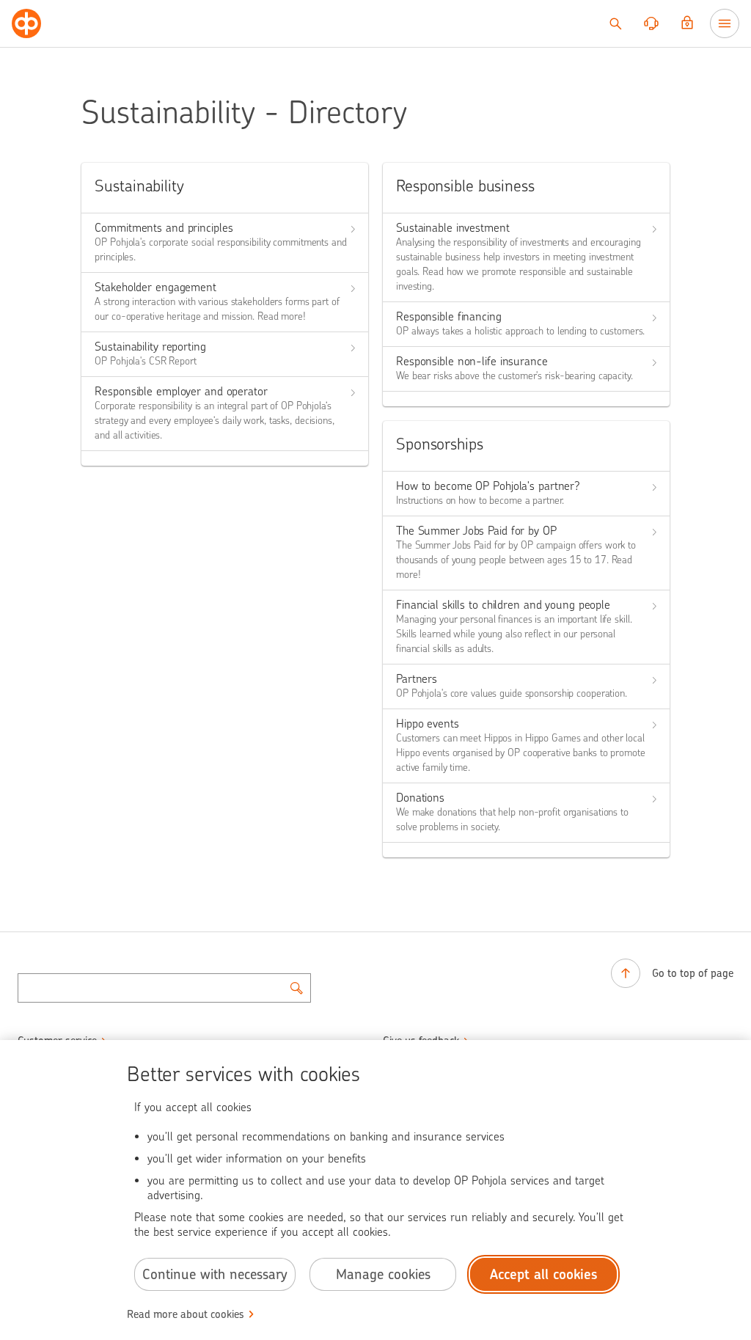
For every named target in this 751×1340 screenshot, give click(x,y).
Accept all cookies (544, 1274)
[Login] (687, 23)
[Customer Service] (651, 23)
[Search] (615, 23)
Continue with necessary (214, 1274)
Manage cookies (383, 1274)
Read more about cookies (185, 1314)
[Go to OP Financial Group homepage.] (26, 23)
